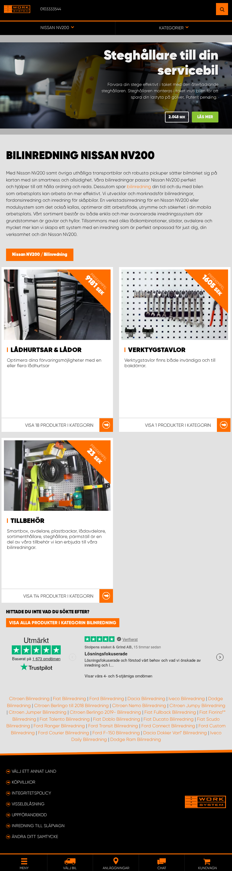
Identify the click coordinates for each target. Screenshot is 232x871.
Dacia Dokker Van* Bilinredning (175, 733)
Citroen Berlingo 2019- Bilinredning (105, 712)
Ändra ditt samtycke (35, 836)
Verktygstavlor (156, 350)
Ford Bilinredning (106, 698)
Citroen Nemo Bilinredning (139, 705)
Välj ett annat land (34, 771)
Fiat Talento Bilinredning (65, 719)
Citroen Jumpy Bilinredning (197, 705)
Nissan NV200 (26, 255)
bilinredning (139, 186)
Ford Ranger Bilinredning (59, 726)
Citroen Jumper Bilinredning (37, 712)
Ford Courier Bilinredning (63, 733)
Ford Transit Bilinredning (113, 726)
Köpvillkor (23, 782)
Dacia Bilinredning (146, 698)
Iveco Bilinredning (187, 698)
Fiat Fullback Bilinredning (170, 712)
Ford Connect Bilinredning (168, 726)
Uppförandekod (29, 814)
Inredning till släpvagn (38, 825)
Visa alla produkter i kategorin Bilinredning (62, 622)
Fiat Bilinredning (69, 698)
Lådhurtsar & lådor (46, 350)
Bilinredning (55, 255)
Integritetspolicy (31, 793)
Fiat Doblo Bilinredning (116, 719)
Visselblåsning (28, 803)
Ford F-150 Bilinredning (116, 733)
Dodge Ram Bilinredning (135, 739)
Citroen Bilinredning (29, 698)
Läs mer (205, 117)
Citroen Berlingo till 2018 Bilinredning (71, 705)
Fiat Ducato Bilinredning (168, 719)
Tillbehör (27, 521)
